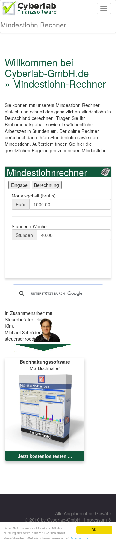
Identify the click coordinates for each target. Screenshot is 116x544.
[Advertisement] (56, 261)
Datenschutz (79, 538)
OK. (94, 529)
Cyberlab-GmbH (63, 520)
